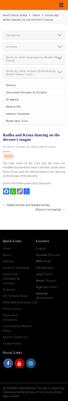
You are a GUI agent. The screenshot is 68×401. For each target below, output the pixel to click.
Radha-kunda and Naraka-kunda (26, 205)
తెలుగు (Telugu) (46, 280)
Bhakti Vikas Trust (17, 121)
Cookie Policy (12, 343)
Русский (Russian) (48, 254)
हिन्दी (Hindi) (43, 261)
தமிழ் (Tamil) (44, 274)
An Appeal (12, 99)
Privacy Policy (12, 308)
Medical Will (13, 106)
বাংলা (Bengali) (45, 267)
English (41, 248)
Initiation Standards (18, 113)
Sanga (9, 155)
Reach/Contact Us (15, 337)
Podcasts (9, 289)
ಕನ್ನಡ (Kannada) (46, 286)
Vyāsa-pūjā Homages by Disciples (26, 92)
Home (7, 248)
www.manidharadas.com (20, 302)
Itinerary (11, 85)
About (7, 254)
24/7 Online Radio (15, 295)
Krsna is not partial (50, 209)
